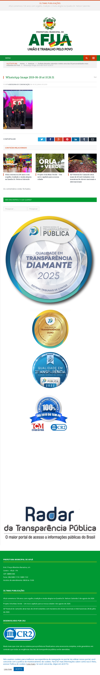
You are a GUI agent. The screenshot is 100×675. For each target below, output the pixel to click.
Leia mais (31, 664)
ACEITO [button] (18, 669)
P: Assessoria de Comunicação (18, 84)
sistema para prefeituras (35, 646)
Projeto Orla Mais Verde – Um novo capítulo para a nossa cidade (49, 6)
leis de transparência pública (44, 649)
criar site (19, 646)
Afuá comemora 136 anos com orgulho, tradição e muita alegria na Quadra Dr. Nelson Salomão (18, 176)
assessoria (64, 646)
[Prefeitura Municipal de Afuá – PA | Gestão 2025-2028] (50, 33)
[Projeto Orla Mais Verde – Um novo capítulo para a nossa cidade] (50, 163)
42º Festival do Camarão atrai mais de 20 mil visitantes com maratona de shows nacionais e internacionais (83, 178)
